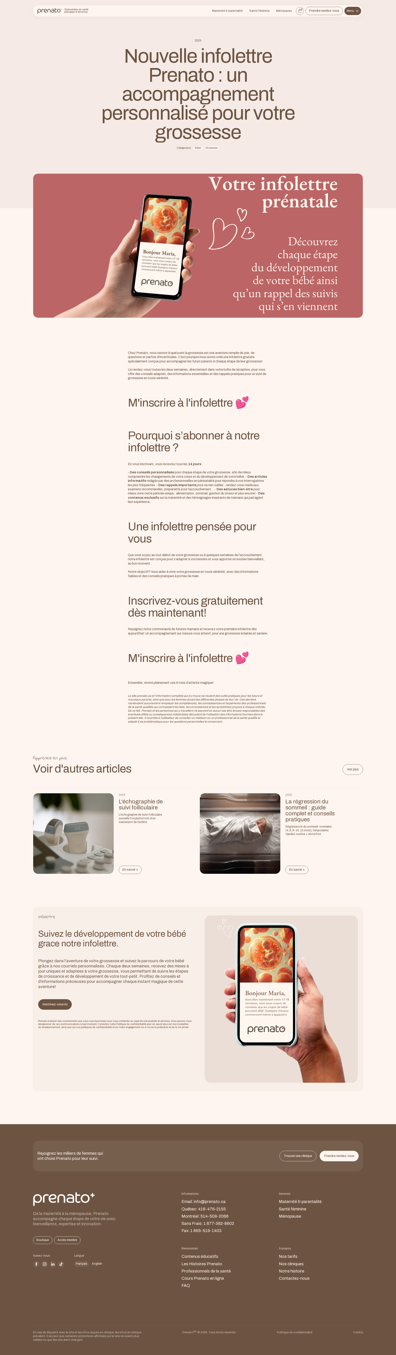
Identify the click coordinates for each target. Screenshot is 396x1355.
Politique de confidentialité (294, 1332)
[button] (352, 11)
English (97, 1263)
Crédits (358, 1332)
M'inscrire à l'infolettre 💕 (188, 402)
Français (81, 1263)
